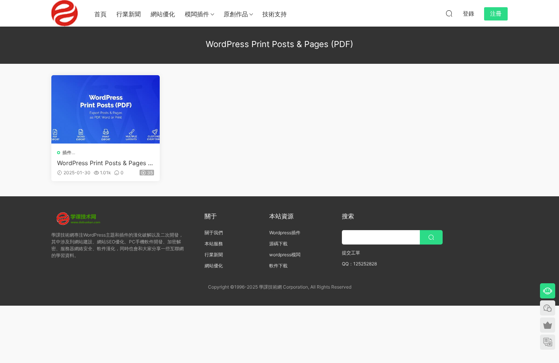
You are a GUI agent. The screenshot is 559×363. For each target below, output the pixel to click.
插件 (66, 152)
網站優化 (163, 14)
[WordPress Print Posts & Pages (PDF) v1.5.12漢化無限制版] (105, 109)
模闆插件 (197, 14)
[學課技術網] (64, 13)
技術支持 (274, 14)
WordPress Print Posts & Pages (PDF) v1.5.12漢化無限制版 (105, 163)
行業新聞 (128, 14)
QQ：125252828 (359, 264)
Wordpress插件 (284, 232)
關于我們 (214, 232)
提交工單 (351, 253)
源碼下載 (278, 243)
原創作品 (236, 14)
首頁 (100, 14)
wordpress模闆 (284, 254)
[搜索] (449, 13)
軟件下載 (278, 265)
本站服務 (214, 243)
